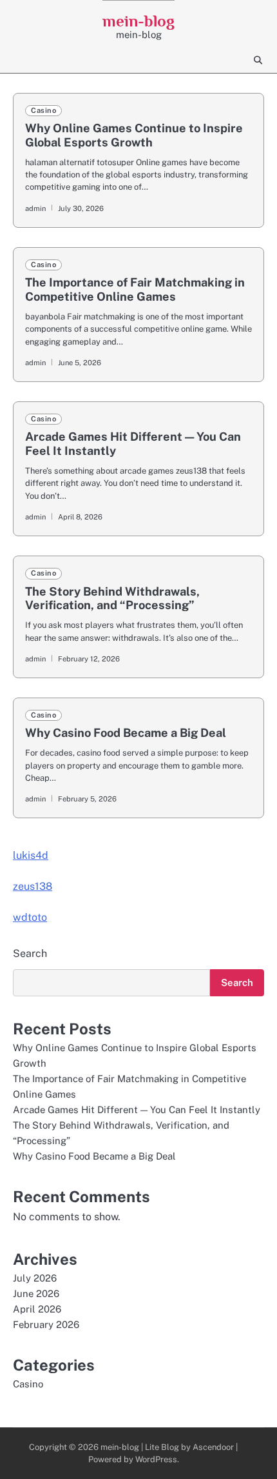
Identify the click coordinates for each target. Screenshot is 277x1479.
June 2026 (36, 1293)
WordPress (156, 1459)
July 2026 (35, 1278)
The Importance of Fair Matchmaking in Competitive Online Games (135, 289)
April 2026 (37, 1308)
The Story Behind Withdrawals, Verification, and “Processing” (112, 598)
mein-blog (138, 21)
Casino (43, 110)
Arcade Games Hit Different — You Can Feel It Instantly (136, 1109)
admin (35, 208)
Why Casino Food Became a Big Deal (125, 733)
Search (30, 953)
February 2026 (46, 1324)
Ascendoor (213, 1447)
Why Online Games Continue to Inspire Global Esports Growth (134, 135)
